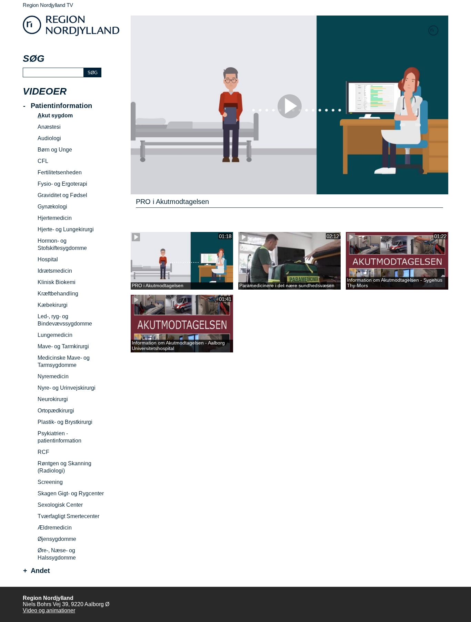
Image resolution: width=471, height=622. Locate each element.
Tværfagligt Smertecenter (68, 516)
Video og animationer (49, 610)
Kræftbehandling (58, 294)
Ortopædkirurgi (56, 411)
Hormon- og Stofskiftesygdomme (62, 244)
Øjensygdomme (57, 539)
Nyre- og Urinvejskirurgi (67, 388)
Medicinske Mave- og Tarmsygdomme (64, 361)
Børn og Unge (55, 150)
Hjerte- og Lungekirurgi (66, 229)
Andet (40, 570)
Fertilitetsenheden (60, 172)
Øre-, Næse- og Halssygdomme (57, 554)
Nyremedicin (53, 376)
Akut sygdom (55, 115)
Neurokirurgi (53, 399)
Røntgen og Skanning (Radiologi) (64, 467)
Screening (50, 482)
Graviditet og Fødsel (62, 195)
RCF (43, 452)
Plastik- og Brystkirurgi (65, 422)
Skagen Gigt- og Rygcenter (71, 493)
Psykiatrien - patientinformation (59, 437)
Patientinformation (61, 105)
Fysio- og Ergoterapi (62, 184)
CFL (43, 161)
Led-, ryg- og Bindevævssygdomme (65, 320)
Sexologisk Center (60, 505)
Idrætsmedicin (55, 271)
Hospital (48, 259)
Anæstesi (49, 127)
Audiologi (49, 138)
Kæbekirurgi (53, 305)
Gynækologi (52, 207)
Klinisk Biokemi (57, 282)
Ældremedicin (55, 528)
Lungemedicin (55, 335)
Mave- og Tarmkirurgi (63, 346)
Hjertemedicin (55, 218)
